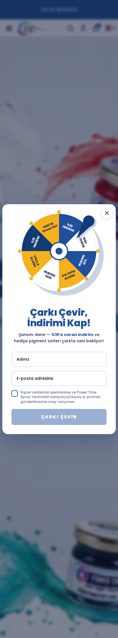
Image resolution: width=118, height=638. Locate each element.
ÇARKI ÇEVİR (59, 417)
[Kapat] (106, 212)
